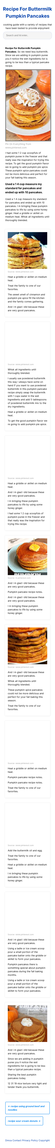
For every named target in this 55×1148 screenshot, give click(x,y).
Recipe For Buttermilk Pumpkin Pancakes (27, 12)
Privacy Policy (30, 1140)
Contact (16, 1140)
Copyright (44, 1140)
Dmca (8, 1140)
